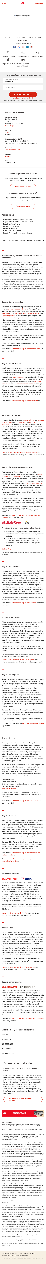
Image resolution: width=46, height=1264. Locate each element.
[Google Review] (18, 47)
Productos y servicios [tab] (10, 240)
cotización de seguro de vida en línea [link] (25, 801)
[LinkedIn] (27, 47)
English (4, 3)
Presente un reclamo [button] (23, 187)
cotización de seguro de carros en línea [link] (26, 349)
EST (19, 139)
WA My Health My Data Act (9, 1253)
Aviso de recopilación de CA (27, 1253)
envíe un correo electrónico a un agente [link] (22, 452)
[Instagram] (23, 47)
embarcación (20, 422)
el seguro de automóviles (17, 309)
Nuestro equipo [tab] (39, 240)
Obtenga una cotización (23, 94)
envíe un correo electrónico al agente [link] (21, 660)
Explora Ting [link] (6, 549)
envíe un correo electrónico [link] (17, 913)
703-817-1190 (9, 156)
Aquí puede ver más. (9, 788)
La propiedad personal (34, 483)
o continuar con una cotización (23, 98)
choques (18, 313)
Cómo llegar (9, 126)
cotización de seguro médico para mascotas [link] (28, 1018)
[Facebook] (14, 47)
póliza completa (17, 1149)
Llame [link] (4, 452)
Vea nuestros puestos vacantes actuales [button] (20, 1099)
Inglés (7, 132)
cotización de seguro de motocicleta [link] (25, 401)
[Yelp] (31, 47)
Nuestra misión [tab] (26, 240)
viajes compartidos (8, 316)
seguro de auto (18, 377)
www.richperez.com (12, 150)
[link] (37, 54)
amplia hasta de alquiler (31, 313)
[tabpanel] (23, 137)
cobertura (5, 313)
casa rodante (29, 420)
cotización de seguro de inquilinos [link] (24, 603)
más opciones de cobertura (26, 384)
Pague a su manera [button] (23, 206)
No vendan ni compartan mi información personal (15, 1255)
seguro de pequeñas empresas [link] (33, 723)
